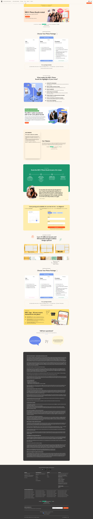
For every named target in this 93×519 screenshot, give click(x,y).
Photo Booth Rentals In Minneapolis (29, 494)
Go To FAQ (46, 334)
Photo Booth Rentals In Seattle (28, 496)
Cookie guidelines (38, 480)
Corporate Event (60, 212)
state (48, 217)
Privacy (37, 479)
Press (47, 475)
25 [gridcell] (32, 220)
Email (49, 221)
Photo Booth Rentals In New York (62, 496)
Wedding (55, 212)
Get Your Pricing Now (31, 60)
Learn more (26, 122)
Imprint (37, 476)
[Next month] (38, 212)
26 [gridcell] (33, 220)
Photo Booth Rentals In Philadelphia (41, 494)
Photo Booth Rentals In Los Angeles (52, 493)
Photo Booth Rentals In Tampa (51, 496)
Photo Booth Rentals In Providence (40, 495)
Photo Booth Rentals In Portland (29, 495)
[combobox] (56, 219)
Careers (48, 476)
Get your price (27, 16)
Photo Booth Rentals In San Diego (51, 495)
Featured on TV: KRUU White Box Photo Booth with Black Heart (29, 476)
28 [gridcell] (36, 220)
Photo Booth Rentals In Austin (28, 490)
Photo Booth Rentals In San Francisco (63, 495)
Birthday (50, 212)
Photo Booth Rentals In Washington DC (29, 498)
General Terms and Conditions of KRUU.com (40, 474)
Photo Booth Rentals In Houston (40, 493)
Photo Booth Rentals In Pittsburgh (62, 494)
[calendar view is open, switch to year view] (33, 212)
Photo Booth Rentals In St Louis (40, 496)
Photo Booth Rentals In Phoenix (51, 494)
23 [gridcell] (29, 220)
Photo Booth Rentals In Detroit (28, 493)
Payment (37, 477)
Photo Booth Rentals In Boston (40, 490)
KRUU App (25, 477)
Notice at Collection (46, 514)
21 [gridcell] (36, 219)
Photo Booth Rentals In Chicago (62, 490)
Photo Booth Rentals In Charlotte (51, 490)
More (49, 214)
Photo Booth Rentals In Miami (62, 493)
